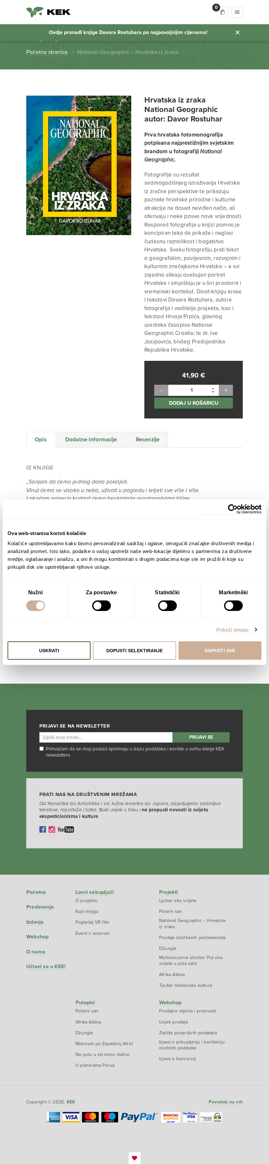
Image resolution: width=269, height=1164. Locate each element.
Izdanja (35, 922)
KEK (48, 12)
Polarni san (170, 911)
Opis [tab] (41, 439)
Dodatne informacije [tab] (91, 439)
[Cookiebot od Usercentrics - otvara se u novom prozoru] (232, 509)
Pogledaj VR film (92, 922)
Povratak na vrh (226, 1102)
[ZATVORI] (237, 32)
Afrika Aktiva (172, 974)
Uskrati (49, 650)
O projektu (86, 900)
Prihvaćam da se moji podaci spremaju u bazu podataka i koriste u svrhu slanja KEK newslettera (135, 752)
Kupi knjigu (86, 911)
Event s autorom (92, 933)
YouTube (66, 829)
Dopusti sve (220, 650)
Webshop (37, 936)
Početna (36, 892)
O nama (35, 952)
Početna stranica (47, 52)
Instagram (52, 829)
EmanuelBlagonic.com (134, 1158)
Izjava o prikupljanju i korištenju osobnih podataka (192, 1045)
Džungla (167, 948)
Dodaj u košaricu (193, 403)
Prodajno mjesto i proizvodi (187, 1011)
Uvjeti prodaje (173, 1022)
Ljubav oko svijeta (178, 900)
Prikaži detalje (232, 629)
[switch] (101, 605)
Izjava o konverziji (177, 1059)
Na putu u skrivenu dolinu (102, 1054)
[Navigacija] (237, 12)
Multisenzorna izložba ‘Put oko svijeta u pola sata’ (191, 960)
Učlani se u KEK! (46, 966)
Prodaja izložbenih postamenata (192, 937)
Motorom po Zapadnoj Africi (104, 1043)
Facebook (42, 829)
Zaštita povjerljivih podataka (188, 1033)
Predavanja (40, 907)
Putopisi (85, 1002)
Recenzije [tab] (148, 439)
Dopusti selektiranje (134, 650)
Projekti (168, 892)
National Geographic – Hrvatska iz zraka (192, 923)
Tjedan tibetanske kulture (185, 985)
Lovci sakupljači (94, 892)
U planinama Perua (94, 1065)
